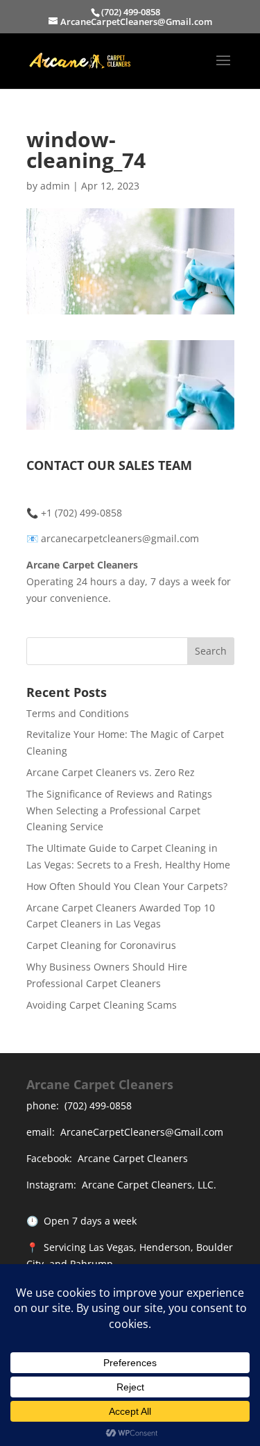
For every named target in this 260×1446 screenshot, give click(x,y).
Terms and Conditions (77, 713)
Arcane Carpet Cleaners (133, 1158)
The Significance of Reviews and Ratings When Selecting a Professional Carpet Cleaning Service (119, 810)
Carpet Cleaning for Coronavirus (101, 945)
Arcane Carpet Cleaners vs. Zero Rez (110, 772)
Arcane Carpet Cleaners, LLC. (149, 1184)
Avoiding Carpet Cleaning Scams (101, 1004)
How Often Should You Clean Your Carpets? (126, 886)
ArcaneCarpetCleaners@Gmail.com (141, 1131)
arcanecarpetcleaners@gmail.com (118, 538)
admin (55, 185)
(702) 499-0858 (98, 1105)
